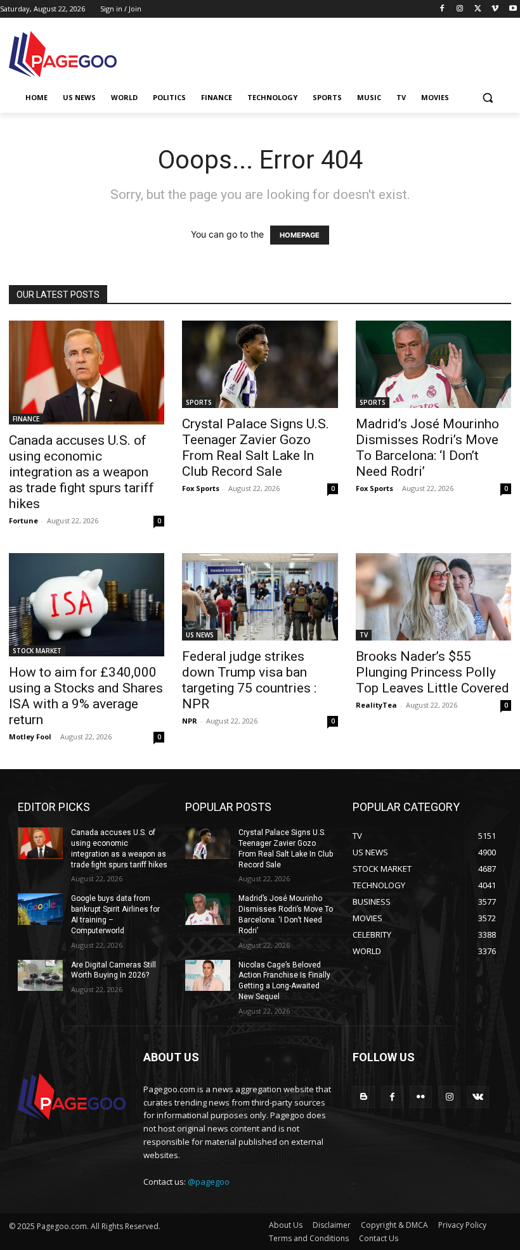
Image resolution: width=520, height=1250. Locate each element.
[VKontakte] (478, 1097)
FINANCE (26, 418)
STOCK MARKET (37, 650)
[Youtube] (512, 9)
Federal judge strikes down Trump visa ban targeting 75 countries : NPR (249, 680)
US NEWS (200, 634)
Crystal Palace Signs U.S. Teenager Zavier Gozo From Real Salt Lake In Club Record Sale (255, 447)
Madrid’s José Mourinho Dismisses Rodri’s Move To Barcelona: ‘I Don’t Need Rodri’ (427, 447)
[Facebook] (442, 9)
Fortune (23, 520)
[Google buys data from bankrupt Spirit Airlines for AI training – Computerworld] (40, 909)
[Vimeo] (495, 9)
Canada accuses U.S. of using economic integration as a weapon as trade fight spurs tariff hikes (81, 472)
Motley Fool (30, 736)
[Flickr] (421, 1097)
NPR (189, 720)
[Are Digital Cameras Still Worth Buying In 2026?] (40, 976)
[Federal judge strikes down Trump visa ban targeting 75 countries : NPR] (259, 597)
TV (364, 634)
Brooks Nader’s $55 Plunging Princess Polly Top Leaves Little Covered (432, 672)
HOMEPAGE (300, 235)
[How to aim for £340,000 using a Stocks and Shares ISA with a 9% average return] (86, 605)
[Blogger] (364, 1097)
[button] (487, 98)
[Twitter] (478, 9)
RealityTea (376, 705)
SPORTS (199, 402)
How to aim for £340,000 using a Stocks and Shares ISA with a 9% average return (86, 696)
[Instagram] (460, 9)
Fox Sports (200, 488)
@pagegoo (209, 1181)
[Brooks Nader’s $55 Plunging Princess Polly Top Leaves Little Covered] (433, 597)
